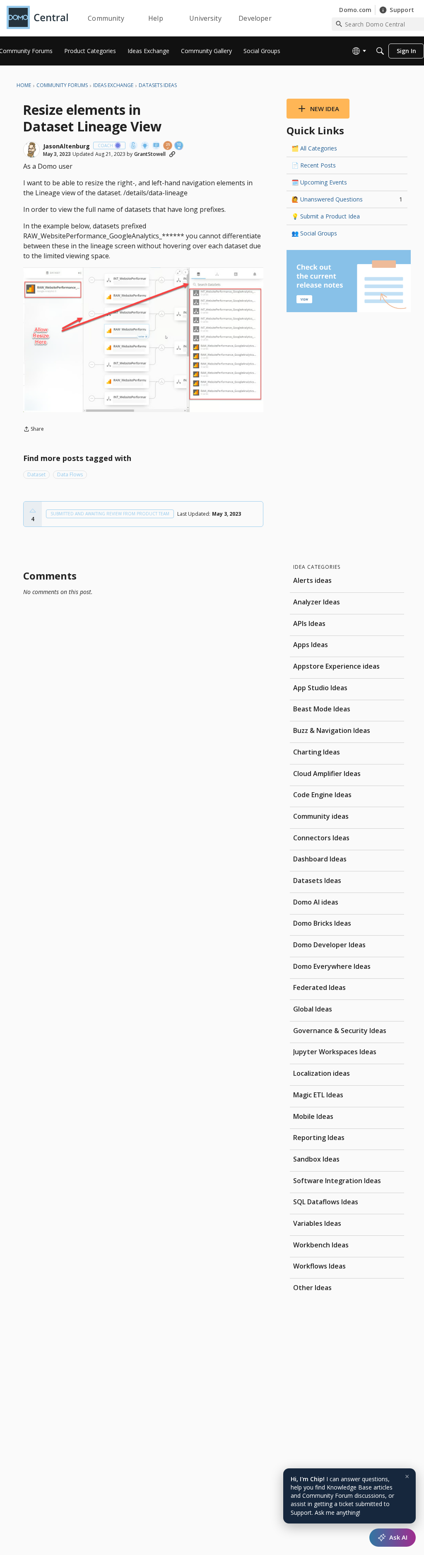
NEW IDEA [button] (324, 108)
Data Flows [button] (70, 474)
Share (33, 429)
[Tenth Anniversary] (179, 146)
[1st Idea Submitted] (145, 146)
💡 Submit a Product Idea (326, 216)
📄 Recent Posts (314, 165)
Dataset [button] (36, 474)
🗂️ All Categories (314, 148)
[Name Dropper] (156, 146)
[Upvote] (33, 511)
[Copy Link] (172, 154)
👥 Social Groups (314, 233)
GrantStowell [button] (150, 154)
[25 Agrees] (168, 146)
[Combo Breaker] (134, 146)
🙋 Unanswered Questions (347, 199)
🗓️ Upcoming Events (319, 182)
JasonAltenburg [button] (66, 146)
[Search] (380, 51)
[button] (31, 149)
